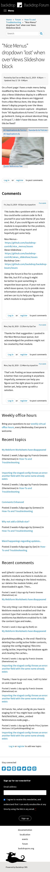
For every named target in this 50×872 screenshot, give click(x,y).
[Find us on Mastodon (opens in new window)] (19, 769)
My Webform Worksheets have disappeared (24, 449)
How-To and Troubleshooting (21, 21)
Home (9, 19)
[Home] (19, 5)
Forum (18, 19)
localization (25, 834)
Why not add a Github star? (15, 521)
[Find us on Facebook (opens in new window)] (29, 769)
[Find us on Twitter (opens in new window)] (24, 769)
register (19, 180)
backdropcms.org (26, 848)
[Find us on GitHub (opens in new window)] (4, 769)
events (25, 839)
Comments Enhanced (13, 501)
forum (25, 843)
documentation (25, 829)
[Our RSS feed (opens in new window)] (34, 769)
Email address (10, 786)
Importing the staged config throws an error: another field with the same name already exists (25, 475)
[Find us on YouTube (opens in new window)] (8, 769)
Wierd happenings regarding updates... (21, 541)
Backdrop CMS (21, 867)
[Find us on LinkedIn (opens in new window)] (14, 769)
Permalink (42, 203)
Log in (6, 180)
